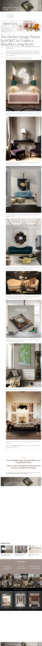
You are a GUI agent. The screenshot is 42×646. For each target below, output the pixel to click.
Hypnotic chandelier (18, 441)
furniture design (26, 472)
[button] (41, 600)
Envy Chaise (22, 389)
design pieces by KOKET (20, 472)
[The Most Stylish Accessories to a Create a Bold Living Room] (7, 549)
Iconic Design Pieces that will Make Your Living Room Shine (23, 461)
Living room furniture (14, 473)
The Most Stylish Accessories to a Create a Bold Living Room (6, 555)
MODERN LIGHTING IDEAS (35, 566)
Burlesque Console (17, 162)
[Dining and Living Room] (9, 16)
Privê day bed (9, 441)
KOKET (31, 472)
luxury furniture (25, 473)
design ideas (10, 472)
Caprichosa (9, 214)
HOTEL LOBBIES (21, 566)
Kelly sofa (15, 267)
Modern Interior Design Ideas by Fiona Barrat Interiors (20, 555)
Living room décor (35, 472)
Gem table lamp (12, 113)
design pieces (14, 472)
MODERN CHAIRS (7, 566)
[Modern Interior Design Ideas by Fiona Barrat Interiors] (21, 549)
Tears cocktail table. (36, 296)
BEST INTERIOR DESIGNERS (35, 568)
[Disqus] (21, 500)
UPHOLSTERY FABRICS (21, 568)
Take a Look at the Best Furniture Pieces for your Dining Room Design (23, 466)
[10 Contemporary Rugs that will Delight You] (35, 549)
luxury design (20, 473)
